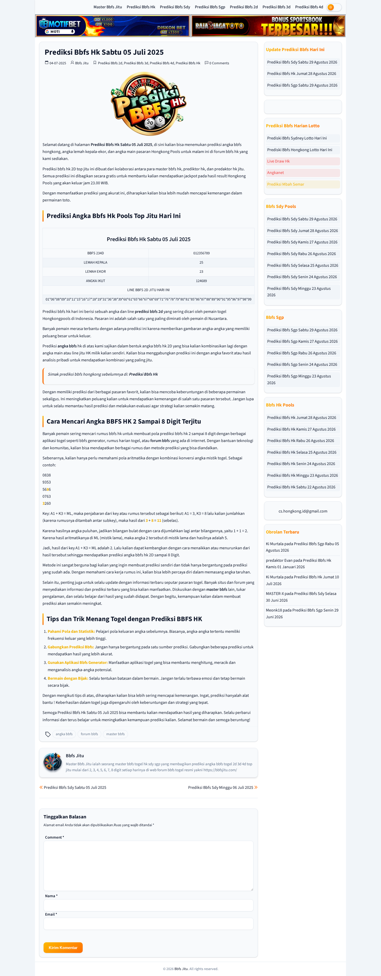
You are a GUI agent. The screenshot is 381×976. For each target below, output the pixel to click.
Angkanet (275, 172)
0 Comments (219, 63)
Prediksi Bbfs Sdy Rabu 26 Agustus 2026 (301, 254)
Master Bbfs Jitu (108, 7)
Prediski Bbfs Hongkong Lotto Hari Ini (299, 150)
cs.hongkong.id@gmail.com (303, 511)
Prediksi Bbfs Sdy (175, 7)
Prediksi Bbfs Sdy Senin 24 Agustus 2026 (302, 277)
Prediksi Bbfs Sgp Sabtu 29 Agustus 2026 (302, 85)
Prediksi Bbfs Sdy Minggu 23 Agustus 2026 (299, 292)
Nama (51, 896)
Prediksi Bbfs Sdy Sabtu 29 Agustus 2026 (302, 62)
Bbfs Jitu (82, 63)
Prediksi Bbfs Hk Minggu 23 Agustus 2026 (302, 475)
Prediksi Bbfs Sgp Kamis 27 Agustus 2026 (302, 341)
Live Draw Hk (278, 161)
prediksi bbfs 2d (149, 311)
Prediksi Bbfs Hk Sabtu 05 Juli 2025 (104, 52)
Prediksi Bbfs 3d (277, 7)
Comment (54, 837)
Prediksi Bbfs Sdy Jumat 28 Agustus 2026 (302, 231)
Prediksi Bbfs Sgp (210, 7)
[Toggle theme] (334, 7)
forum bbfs (160, 441)
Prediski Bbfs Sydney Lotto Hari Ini (297, 138)
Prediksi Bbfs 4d (309, 7)
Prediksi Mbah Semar (285, 184)
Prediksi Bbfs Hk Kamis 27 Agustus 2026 (301, 429)
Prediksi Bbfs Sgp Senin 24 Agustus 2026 (302, 364)
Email (51, 914)
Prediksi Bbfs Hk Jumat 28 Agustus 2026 (301, 73)
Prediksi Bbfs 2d (244, 7)
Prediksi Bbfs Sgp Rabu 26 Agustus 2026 (301, 353)
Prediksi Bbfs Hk (141, 7)
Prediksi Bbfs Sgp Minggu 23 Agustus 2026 (299, 379)
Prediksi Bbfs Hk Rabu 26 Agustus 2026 (300, 441)
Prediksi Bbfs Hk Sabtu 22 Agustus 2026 (301, 487)
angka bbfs (67, 346)
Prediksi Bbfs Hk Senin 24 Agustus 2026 (301, 464)
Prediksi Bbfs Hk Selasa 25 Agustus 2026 (301, 452)
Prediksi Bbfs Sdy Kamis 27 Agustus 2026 (302, 242)
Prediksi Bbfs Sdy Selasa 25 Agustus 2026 (302, 265)
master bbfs (216, 589)
